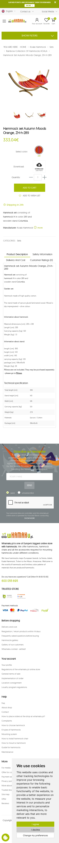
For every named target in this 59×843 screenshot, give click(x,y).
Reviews (5, 803)
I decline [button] (35, 829)
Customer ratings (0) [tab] (41, 260)
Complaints (7, 720)
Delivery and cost (9, 627)
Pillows (19, 373)
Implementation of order (12, 678)
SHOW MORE (29, 518)
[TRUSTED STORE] (7, 596)
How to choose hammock (13, 725)
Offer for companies (11, 772)
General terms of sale (11, 673)
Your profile (7, 665)
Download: (19, 166)
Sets (19, 240)
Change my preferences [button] (35, 835)
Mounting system (9, 734)
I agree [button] (35, 824)
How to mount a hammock (14, 743)
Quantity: (16, 177)
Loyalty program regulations (14, 687)
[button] (37, 21)
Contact (5, 712)
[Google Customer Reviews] (22, 596)
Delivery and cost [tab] (15, 260)
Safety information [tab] (42, 254)
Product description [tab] (17, 254)
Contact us (25, 11)
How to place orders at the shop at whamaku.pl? (23, 716)
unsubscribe (28, 493)
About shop (7, 707)
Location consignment (12, 682)
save (12, 493)
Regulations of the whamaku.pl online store (21, 669)
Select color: (22, 151)
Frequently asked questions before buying (20, 635)
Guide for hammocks (11, 747)
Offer (4, 799)
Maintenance (7, 752)
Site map (5, 794)
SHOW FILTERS (29, 35)
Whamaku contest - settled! (14, 649)
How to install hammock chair (15, 738)
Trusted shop (7, 790)
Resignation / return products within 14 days (21, 631)
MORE (28, 5)
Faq (3, 703)
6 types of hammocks (11, 729)
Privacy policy (8, 781)
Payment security (9, 776)
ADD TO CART (29, 187)
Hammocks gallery (10, 640)
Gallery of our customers (12, 644)
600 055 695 (10, 581)
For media (6, 767)
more (40, 227)
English (9, 11)
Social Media (48, 11)
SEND (29, 485)
